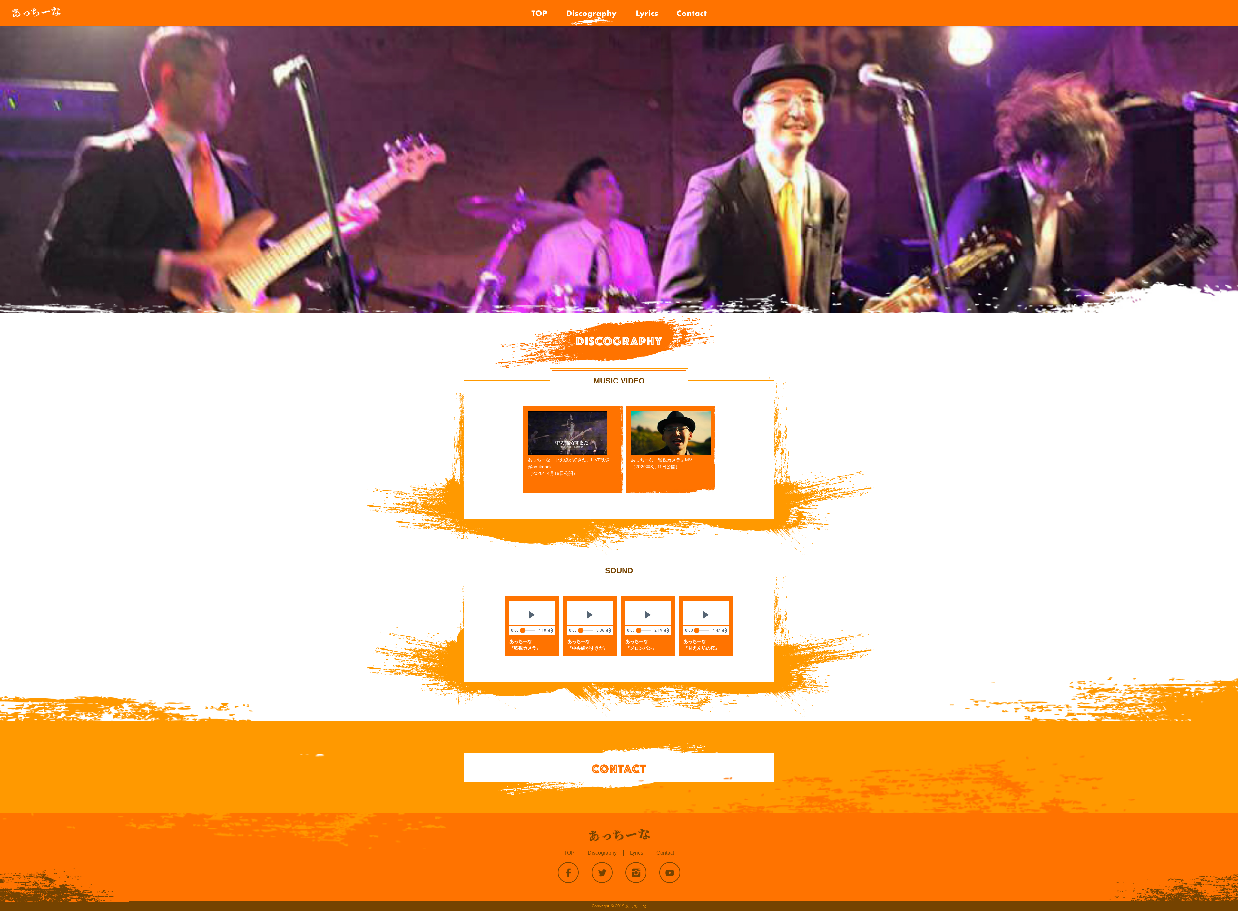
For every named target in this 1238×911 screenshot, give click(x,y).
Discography (602, 853)
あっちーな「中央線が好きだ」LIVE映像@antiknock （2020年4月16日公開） (569, 466)
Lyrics (636, 853)
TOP (569, 853)
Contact (665, 853)
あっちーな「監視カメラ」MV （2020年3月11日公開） (661, 463)
